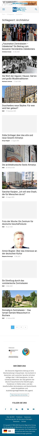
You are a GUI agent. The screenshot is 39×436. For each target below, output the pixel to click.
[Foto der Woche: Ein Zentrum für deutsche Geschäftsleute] (19, 210)
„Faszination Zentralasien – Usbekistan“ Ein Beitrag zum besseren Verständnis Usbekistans (18, 46)
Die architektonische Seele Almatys (19, 165)
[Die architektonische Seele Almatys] (19, 153)
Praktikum (19, 417)
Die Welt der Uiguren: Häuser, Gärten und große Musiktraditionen (19, 77)
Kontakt (24, 421)
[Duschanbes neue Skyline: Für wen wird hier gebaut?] (19, 94)
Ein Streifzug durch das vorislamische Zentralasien (15, 281)
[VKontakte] (28, 409)
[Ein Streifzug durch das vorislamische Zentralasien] (19, 269)
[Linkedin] (17, 409)
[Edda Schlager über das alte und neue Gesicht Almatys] (19, 123)
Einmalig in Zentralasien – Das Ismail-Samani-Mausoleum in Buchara (16, 313)
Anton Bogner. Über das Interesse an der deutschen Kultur (19, 252)
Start (3, 14)
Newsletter (16, 421)
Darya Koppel (6, 140)
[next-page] (25, 327)
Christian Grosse (6, 52)
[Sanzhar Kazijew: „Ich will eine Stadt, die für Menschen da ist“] (19, 180)
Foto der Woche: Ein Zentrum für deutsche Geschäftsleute (17, 222)
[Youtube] (34, 409)
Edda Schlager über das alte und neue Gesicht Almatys (17, 136)
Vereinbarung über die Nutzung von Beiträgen (18, 419)
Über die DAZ (10, 417)
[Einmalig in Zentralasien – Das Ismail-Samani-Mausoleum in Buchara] (19, 299)
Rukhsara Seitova (7, 81)
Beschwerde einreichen (19, 395)
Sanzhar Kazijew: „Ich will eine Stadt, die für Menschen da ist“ (19, 193)
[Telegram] (22, 409)
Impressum (27, 417)
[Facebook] (5, 409)
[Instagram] (11, 409)
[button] (3, 9)
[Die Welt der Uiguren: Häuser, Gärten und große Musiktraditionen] (19, 64)
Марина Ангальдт (7, 256)
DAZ (3, 111)
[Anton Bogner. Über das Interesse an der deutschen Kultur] (19, 239)
